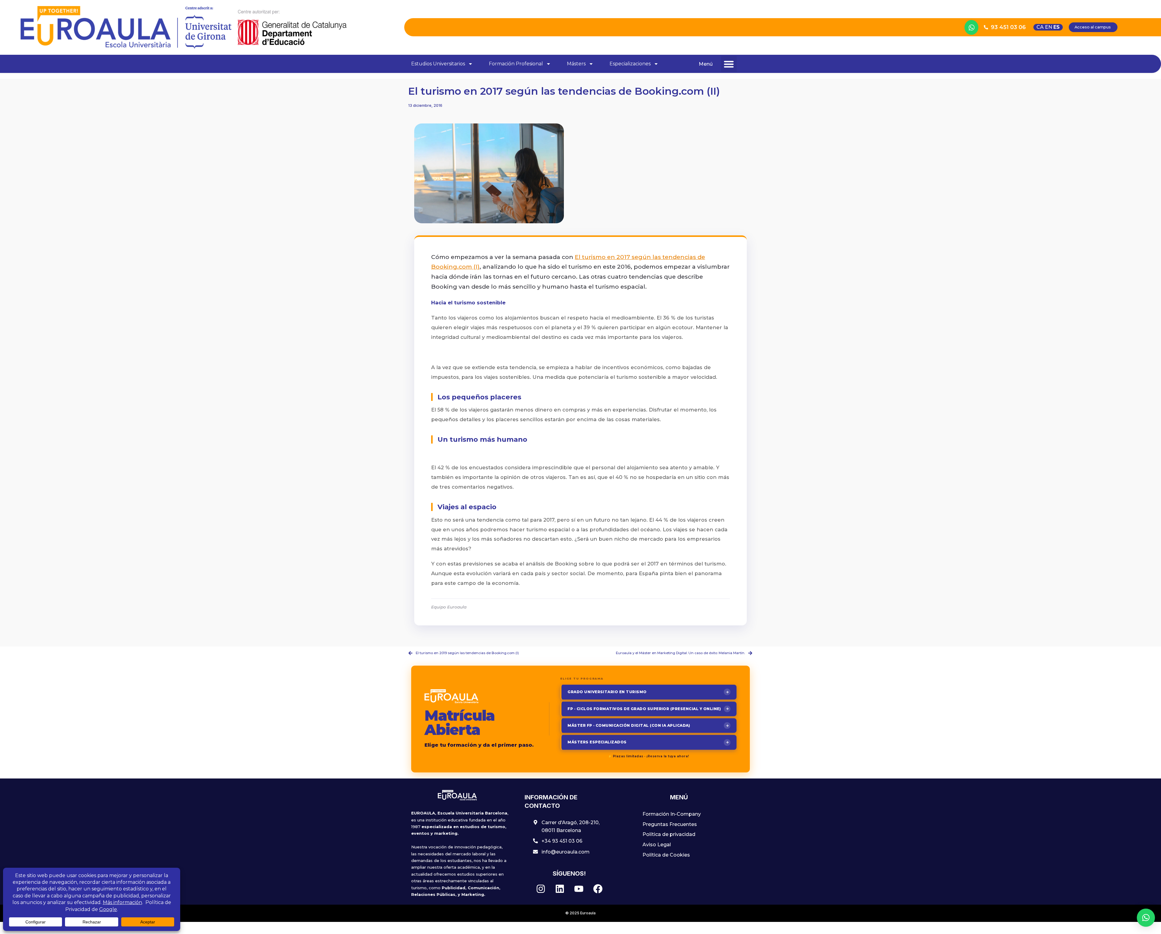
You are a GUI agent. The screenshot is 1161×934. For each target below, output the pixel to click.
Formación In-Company (671, 814)
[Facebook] (598, 889)
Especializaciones (630, 64)
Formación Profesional (516, 64)
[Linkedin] (560, 889)
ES (1056, 27)
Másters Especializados (597, 742)
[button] (729, 64)
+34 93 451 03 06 (561, 841)
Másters (576, 64)
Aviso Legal (656, 844)
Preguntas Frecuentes (669, 824)
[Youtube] (579, 889)
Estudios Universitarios (438, 64)
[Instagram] (541, 889)
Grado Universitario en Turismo (606, 692)
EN (1048, 27)
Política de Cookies (666, 855)
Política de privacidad (668, 834)
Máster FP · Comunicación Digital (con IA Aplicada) (628, 725)
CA (1040, 27)
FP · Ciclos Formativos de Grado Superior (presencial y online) (644, 708)
